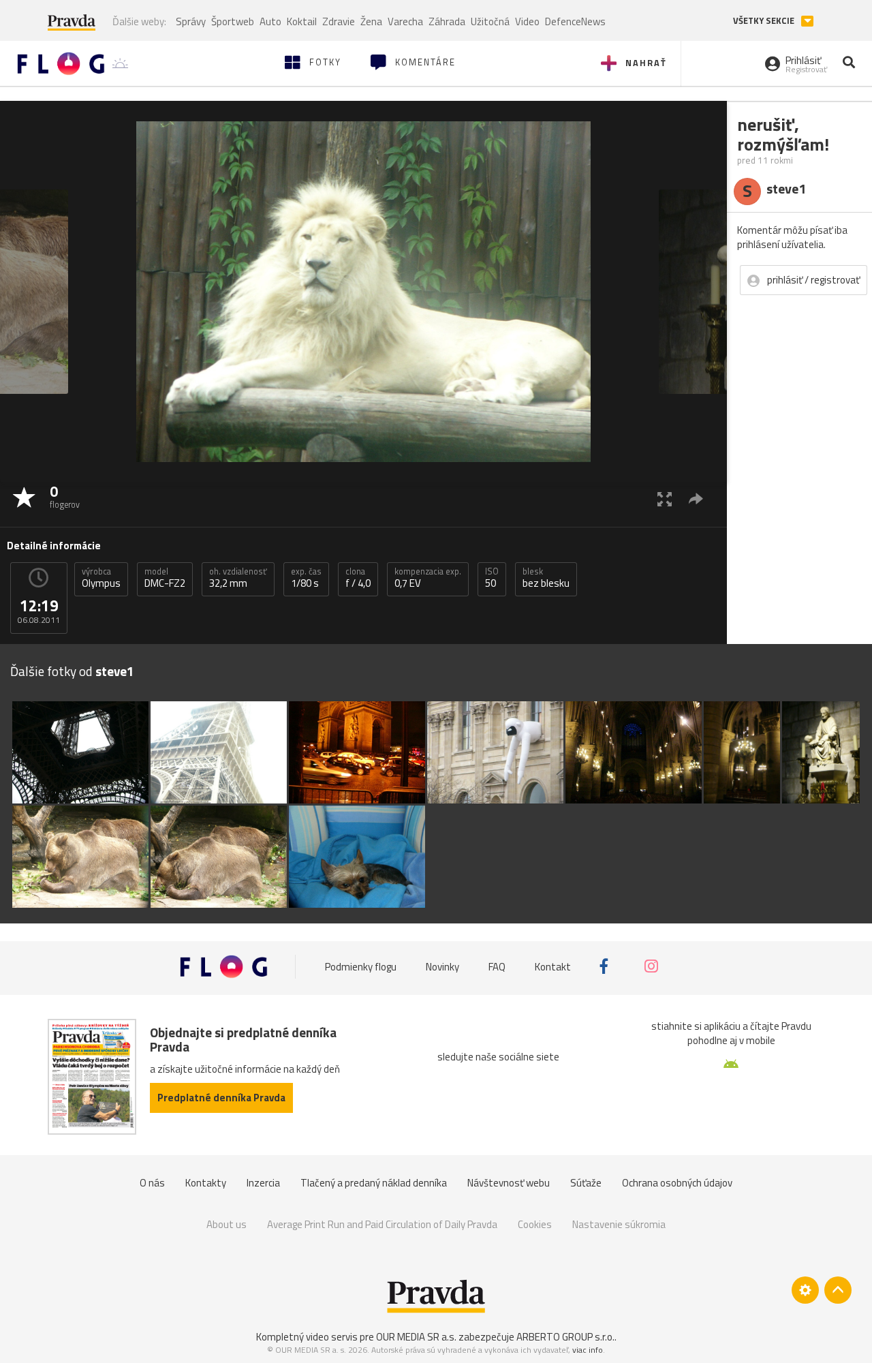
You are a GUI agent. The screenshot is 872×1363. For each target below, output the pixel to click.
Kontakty (205, 1183)
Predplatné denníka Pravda (221, 1097)
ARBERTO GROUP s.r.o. (565, 1337)
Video (527, 21)
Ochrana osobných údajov (677, 1183)
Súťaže (586, 1183)
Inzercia (263, 1183)
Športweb (232, 21)
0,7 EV (427, 578)
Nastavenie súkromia (619, 1224)
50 (492, 578)
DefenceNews (575, 21)
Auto (270, 21)
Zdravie (338, 21)
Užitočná (490, 21)
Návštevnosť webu (508, 1183)
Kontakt (553, 967)
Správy (191, 21)
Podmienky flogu (360, 967)
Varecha (405, 21)
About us (226, 1224)
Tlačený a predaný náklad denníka (373, 1183)
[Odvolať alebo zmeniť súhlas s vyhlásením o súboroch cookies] (805, 1290)
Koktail (302, 21)
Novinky (442, 967)
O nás (152, 1183)
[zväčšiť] (664, 498)
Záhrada (447, 21)
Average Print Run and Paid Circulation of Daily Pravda (382, 1224)
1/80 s (306, 578)
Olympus (101, 578)
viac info (587, 1349)
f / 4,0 (358, 578)
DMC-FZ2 (164, 578)
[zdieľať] (696, 498)
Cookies (535, 1224)
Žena (371, 21)
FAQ (496, 967)
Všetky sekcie (764, 20)
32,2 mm (238, 578)
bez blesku (546, 578)
